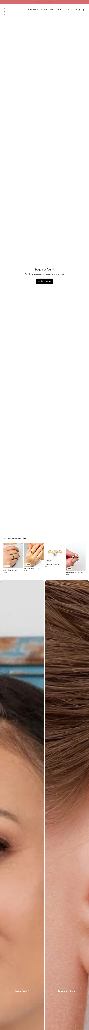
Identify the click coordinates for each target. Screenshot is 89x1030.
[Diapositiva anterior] (5, 555)
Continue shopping (44, 281)
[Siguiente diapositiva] (21, 555)
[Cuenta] (80, 10)
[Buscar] (76, 10)
